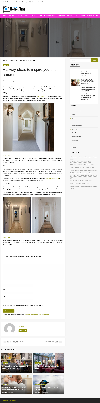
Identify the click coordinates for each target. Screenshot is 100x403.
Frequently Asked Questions (28, 1)
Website (5, 296)
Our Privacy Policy (40, 1)
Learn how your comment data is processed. (37, 314)
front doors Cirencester (52, 178)
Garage (33, 15)
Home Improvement (49, 15)
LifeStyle (69, 15)
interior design (42, 96)
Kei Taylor (7, 81)
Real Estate (90, 15)
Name (4, 282)
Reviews (12, 60)
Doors (26, 15)
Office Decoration (80, 15)
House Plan (61, 15)
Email (4, 289)
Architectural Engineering (15, 15)
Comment (5, 260)
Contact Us (18, 1)
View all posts (22, 330)
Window (74, 147)
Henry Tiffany (5, 371)
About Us (13, 1)
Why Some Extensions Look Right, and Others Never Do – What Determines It (88, 89)
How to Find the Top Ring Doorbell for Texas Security (87, 80)
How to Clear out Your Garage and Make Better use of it (15, 367)
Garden (40, 15)
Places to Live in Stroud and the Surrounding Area (88, 96)
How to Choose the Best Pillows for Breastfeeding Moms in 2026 (15, 388)
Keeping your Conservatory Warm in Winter (48, 367)
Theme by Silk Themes (9, 400)
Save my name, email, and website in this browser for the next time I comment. (24, 305)
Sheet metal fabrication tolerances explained (86, 72)
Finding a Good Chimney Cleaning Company (47, 388)
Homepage (5, 60)
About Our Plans (6, 1)
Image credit (6, 155)
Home (4, 15)
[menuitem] (4, 16)
